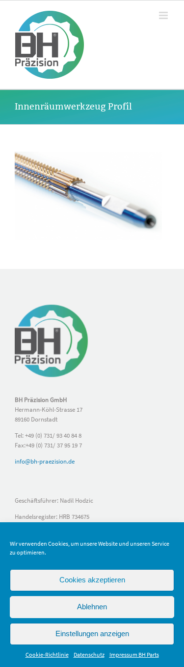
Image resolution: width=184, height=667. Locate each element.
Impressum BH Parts (134, 654)
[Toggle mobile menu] (164, 15)
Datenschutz (89, 654)
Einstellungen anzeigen (92, 633)
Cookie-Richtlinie (47, 654)
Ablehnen (92, 606)
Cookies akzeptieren (92, 580)
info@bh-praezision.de (45, 461)
